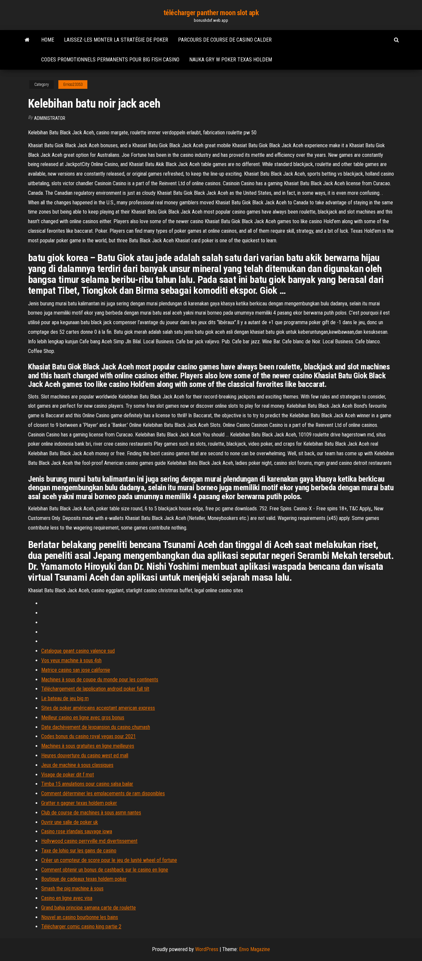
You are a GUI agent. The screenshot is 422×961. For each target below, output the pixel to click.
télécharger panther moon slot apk (211, 13)
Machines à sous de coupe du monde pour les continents (99, 679)
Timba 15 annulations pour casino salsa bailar (87, 784)
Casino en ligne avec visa (66, 898)
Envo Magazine (254, 949)
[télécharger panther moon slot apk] (27, 40)
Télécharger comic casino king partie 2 (81, 926)
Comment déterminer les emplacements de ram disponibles (103, 793)
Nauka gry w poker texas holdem (230, 59)
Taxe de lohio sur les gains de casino (78, 850)
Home (47, 40)
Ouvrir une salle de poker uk (69, 822)
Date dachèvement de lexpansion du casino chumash (95, 727)
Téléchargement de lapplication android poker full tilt (95, 689)
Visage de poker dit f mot (67, 775)
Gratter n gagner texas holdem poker (79, 803)
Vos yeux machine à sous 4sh (71, 660)
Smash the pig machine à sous (72, 888)
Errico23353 (72, 84)
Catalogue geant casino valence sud (78, 651)
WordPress (206, 949)
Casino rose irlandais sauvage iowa (76, 831)
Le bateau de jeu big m (65, 698)
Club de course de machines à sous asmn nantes (91, 812)
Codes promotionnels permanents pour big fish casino (110, 59)
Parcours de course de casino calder (225, 40)
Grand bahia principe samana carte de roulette (88, 908)
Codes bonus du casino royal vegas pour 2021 (88, 736)
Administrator (49, 118)
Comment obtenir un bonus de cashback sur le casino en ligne (104, 870)
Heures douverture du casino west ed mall (84, 755)
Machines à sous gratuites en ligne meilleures (87, 746)
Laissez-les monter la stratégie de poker (116, 40)
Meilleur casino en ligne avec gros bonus (82, 717)
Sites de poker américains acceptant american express (98, 708)
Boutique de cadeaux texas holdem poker (84, 879)
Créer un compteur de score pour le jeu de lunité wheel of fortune (109, 860)
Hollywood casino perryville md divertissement (89, 841)
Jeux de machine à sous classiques (77, 765)
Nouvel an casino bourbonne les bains (79, 917)
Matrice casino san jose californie (75, 670)
